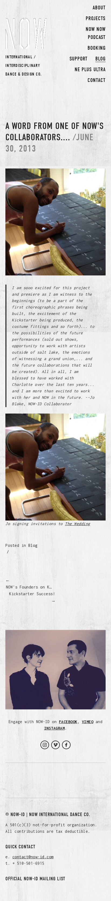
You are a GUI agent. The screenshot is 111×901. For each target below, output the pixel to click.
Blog (32, 545)
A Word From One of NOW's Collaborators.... (54, 131)
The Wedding (77, 523)
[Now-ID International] (44, 745)
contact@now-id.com (33, 857)
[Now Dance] (55, 745)
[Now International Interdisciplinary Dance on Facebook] (66, 745)
